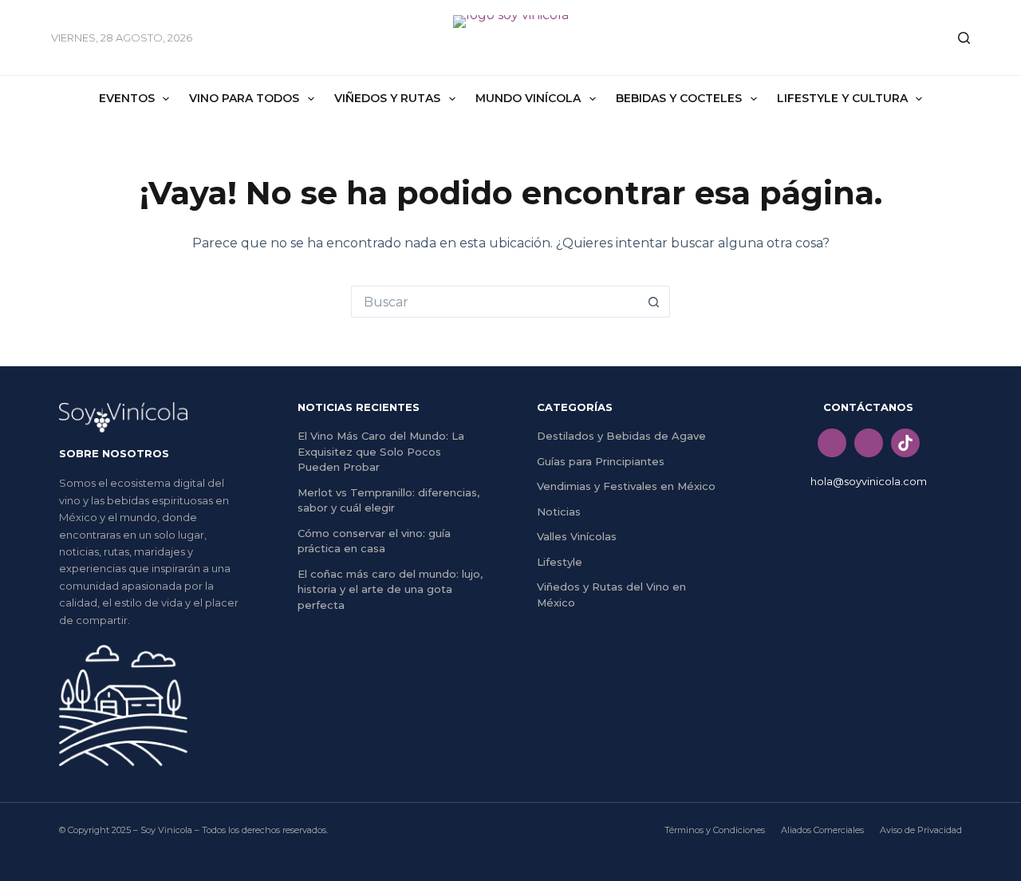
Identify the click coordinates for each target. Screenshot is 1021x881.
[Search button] (654, 302)
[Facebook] (832, 443)
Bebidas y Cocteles (679, 98)
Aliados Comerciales (822, 830)
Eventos (127, 98)
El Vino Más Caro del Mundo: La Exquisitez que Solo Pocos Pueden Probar (381, 451)
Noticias (559, 511)
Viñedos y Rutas (387, 98)
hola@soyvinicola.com (868, 481)
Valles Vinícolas (577, 536)
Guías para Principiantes (600, 461)
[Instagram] (868, 443)
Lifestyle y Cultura (842, 98)
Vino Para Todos (244, 98)
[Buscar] (964, 38)
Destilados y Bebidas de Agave (621, 435)
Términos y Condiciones (714, 830)
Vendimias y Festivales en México (626, 486)
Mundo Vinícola (528, 98)
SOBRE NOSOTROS (114, 453)
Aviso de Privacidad (921, 830)
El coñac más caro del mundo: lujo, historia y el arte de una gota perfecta (390, 589)
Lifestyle (559, 561)
